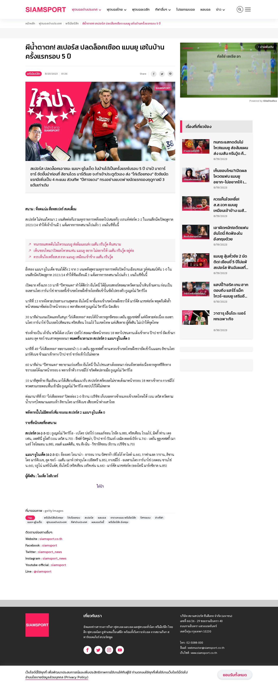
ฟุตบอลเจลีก (141, 9)
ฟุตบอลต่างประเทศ (50, 23)
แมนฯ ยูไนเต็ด (34, 522)
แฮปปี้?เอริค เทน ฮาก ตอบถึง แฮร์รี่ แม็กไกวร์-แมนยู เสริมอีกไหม (230, 290)
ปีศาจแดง (145, 518)
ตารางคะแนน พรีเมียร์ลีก (123, 518)
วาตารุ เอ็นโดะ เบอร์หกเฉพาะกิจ (229, 316)
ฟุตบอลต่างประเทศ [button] (85, 9)
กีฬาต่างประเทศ (79, 522)
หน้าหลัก (30, 23)
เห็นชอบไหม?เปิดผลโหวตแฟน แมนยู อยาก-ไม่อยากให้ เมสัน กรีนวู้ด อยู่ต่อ (230, 176)
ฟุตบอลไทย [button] (115, 9)
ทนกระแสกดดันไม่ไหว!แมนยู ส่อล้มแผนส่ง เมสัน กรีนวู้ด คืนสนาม (230, 147)
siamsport (49, 545)
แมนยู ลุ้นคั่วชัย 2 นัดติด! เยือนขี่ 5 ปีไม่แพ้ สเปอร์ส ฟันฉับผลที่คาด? (230, 261)
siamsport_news (50, 551)
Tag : (30, 518)
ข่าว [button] (219, 9)
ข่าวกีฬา (159, 518)
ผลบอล (205, 9)
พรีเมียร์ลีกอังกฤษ (53, 518)
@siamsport (42, 571)
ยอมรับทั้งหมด (235, 675)
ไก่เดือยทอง (74, 518)
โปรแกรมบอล (185, 9)
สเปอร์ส (89, 518)
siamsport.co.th (50, 538)
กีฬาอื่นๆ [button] (161, 9)
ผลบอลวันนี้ (98, 522)
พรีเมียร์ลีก (72, 23)
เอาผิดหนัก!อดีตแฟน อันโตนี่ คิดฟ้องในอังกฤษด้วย (230, 233)
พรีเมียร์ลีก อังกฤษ (118, 522)
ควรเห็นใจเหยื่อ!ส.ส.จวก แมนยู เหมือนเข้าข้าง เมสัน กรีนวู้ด (229, 204)
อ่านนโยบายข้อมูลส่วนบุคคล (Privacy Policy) (56, 677)
